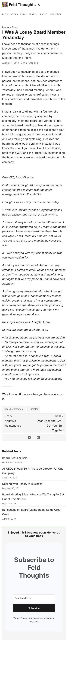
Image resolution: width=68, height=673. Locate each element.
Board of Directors (14, 409)
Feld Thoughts (22, 4)
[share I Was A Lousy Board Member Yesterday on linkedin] (38, 437)
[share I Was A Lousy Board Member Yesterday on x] (29, 437)
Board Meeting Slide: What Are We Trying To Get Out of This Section (33, 497)
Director (34, 409)
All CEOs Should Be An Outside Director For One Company (32, 471)
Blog (14, 27)
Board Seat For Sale (15, 458)
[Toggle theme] (39, 5)
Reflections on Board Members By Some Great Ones (31, 512)
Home (5, 27)
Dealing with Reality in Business (22, 483)
